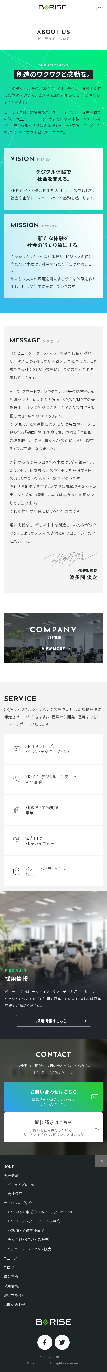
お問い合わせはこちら (53, 1097)
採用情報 (11, 1285)
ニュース (11, 1258)
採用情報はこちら (51, 1020)
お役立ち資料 (15, 1295)
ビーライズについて (23, 1184)
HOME (9, 1166)
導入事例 (11, 1276)
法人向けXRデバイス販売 (28, 1239)
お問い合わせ (15, 1304)
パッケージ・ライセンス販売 (29, 1248)
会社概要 (15, 1193)
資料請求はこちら (53, 1128)
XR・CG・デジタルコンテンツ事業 (33, 1220)
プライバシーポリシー (53, 1356)
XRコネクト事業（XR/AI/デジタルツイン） (40, 1211)
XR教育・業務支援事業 (26, 1230)
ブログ (9, 1267)
